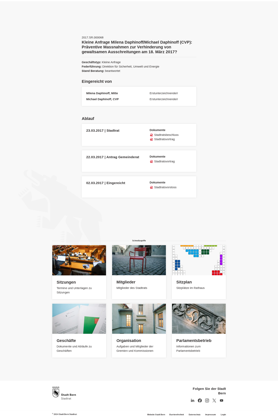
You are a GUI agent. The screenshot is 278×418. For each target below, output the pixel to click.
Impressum (210, 414)
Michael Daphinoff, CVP (102, 99)
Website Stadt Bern (156, 414)
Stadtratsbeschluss (166, 134)
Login (223, 414)
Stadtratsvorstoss (165, 187)
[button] (221, 400)
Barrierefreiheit (176, 414)
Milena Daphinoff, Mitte (102, 93)
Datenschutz (194, 414)
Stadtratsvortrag (164, 139)
